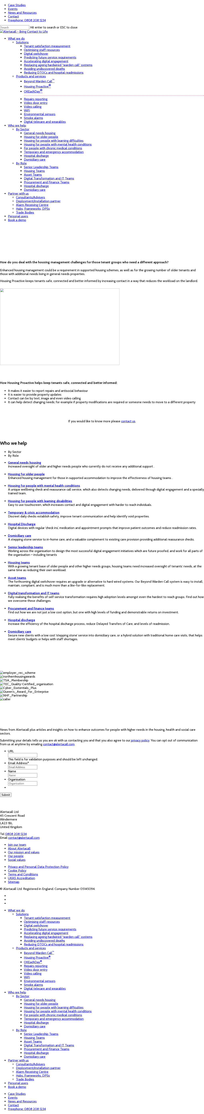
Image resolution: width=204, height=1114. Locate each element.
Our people (16, 856)
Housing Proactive (37, 957)
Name (12, 771)
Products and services (31, 948)
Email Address (18, 763)
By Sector (22, 996)
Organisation (16, 779)
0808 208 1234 (16, 834)
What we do (16, 910)
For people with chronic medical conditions (53, 1015)
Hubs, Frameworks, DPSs (33, 1075)
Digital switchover (36, 925)
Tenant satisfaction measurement (47, 918)
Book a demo (17, 1087)
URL (11, 751)
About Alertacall (19, 848)
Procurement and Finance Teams (46, 1049)
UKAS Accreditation (21, 878)
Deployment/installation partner (38, 1068)
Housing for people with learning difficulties (53, 1007)
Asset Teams (33, 1041)
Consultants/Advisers (30, 1064)
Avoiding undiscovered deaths (44, 940)
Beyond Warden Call (39, 953)
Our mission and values (23, 852)
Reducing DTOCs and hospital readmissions (53, 944)
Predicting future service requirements (50, 929)
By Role (21, 1030)
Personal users (18, 1083)
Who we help (17, 992)
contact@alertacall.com (59, 744)
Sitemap (13, 882)
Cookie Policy (17, 870)
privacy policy (139, 740)
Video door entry (35, 970)
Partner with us (18, 1060)
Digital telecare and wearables (45, 988)
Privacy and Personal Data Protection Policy (38, 867)
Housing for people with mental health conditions (58, 1011)
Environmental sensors (39, 981)
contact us (128, 421)
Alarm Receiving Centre (32, 1072)
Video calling (32, 973)
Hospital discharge (36, 1022)
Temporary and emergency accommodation (54, 1019)
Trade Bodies (25, 1079)
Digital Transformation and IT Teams (49, 1045)
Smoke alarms (33, 985)
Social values (17, 860)
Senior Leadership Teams (41, 1034)
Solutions (22, 914)
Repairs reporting (35, 966)
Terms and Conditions (23, 874)
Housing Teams (34, 1038)
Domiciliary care (34, 1026)
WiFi (27, 977)
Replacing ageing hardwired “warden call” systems (58, 937)
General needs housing (39, 1000)
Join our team (17, 845)
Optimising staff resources (42, 922)
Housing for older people (41, 1004)
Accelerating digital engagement (46, 933)
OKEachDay (33, 962)
